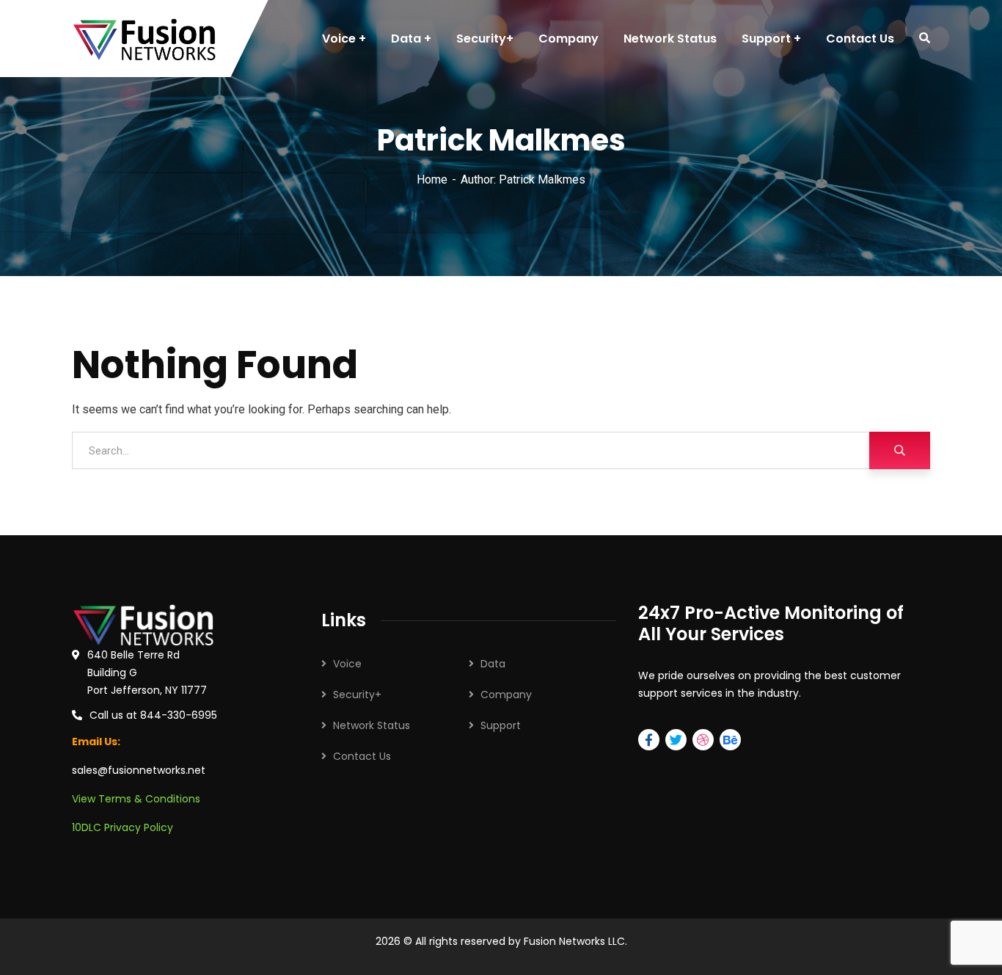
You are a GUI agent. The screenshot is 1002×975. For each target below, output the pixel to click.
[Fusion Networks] (144, 39)
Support (500, 725)
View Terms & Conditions (136, 798)
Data (492, 663)
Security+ (357, 694)
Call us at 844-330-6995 (153, 715)
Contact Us (362, 756)
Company (506, 694)
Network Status (371, 725)
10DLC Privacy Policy (122, 827)
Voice (347, 663)
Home (432, 179)
